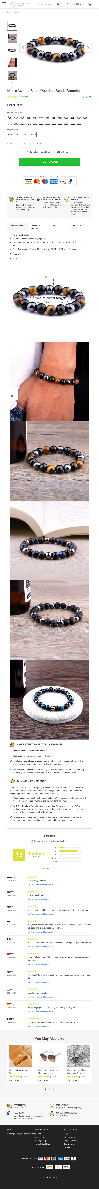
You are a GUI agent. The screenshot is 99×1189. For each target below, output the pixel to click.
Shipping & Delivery (71, 1140)
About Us (38, 1134)
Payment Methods (70, 1137)
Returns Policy (69, 1144)
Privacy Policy (40, 1140)
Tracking (67, 1147)
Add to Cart (50, 162)
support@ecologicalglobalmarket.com (21, 1134)
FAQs (66, 1134)
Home (9, 12)
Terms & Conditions (42, 1144)
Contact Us (39, 1137)
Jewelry (17, 12)
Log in (72, 5)
